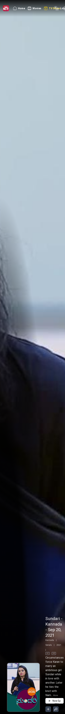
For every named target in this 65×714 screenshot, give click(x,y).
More (55, 695)
